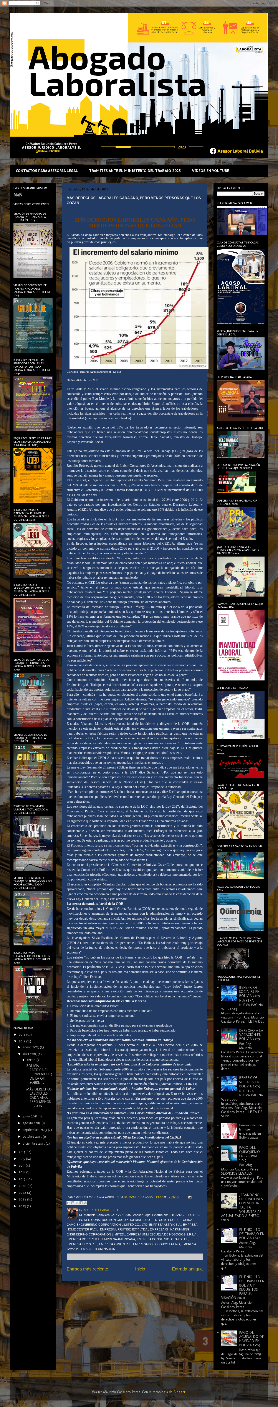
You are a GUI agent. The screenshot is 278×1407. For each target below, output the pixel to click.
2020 (23, 1186)
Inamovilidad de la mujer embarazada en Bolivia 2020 (250, 1131)
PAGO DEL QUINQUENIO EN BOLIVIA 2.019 (249, 1153)
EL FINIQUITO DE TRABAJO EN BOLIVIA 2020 (251, 1234)
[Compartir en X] (77, 1203)
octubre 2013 (33, 1136)
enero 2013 (31, 1047)
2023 (23, 1199)
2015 (22, 1159)
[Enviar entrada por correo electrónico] (189, 1197)
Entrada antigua (187, 1269)
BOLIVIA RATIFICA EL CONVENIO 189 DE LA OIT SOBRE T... (39, 1074)
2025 (23, 1206)
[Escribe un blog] (73, 1203)
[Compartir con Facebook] (81, 1203)
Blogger (179, 1392)
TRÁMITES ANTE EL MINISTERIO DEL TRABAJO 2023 (135, 170)
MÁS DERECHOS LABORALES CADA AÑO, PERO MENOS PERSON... (39, 1097)
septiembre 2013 (35, 1130)
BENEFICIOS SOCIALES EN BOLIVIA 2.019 (249, 991)
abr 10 (32, 1060)
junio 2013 (31, 1116)
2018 (22, 1172)
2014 (22, 1152)
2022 (23, 1192)
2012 (22, 1034)
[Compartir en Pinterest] (85, 1203)
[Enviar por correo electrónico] (68, 1203)
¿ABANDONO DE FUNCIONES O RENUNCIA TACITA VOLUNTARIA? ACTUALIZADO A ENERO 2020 (242, 1207)
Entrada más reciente (87, 1269)
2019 (22, 1179)
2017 (22, 1165)
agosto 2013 (32, 1123)
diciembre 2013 (34, 1143)
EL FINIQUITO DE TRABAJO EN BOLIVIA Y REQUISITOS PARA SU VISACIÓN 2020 (242, 1287)
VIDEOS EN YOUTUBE (210, 170)
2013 (22, 1041)
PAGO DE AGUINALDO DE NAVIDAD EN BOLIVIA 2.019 (251, 1338)
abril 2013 (30, 1054)
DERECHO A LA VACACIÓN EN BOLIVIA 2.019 (251, 1035)
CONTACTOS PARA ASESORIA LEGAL (47, 170)
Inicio (140, 1269)
